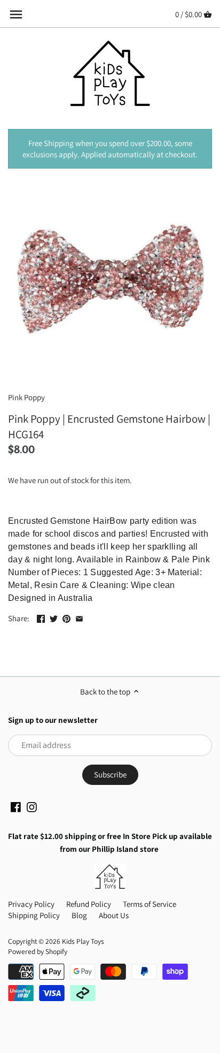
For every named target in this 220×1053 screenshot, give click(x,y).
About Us (114, 915)
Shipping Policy (34, 915)
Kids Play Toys (83, 941)
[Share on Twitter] (54, 617)
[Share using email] (79, 617)
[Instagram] (32, 806)
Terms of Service (149, 904)
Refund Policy (88, 904)
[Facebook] (16, 806)
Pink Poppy (26, 397)
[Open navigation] (16, 14)
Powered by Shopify (37, 951)
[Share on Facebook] (41, 617)
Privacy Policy (31, 904)
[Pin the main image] (66, 617)
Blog (79, 915)
